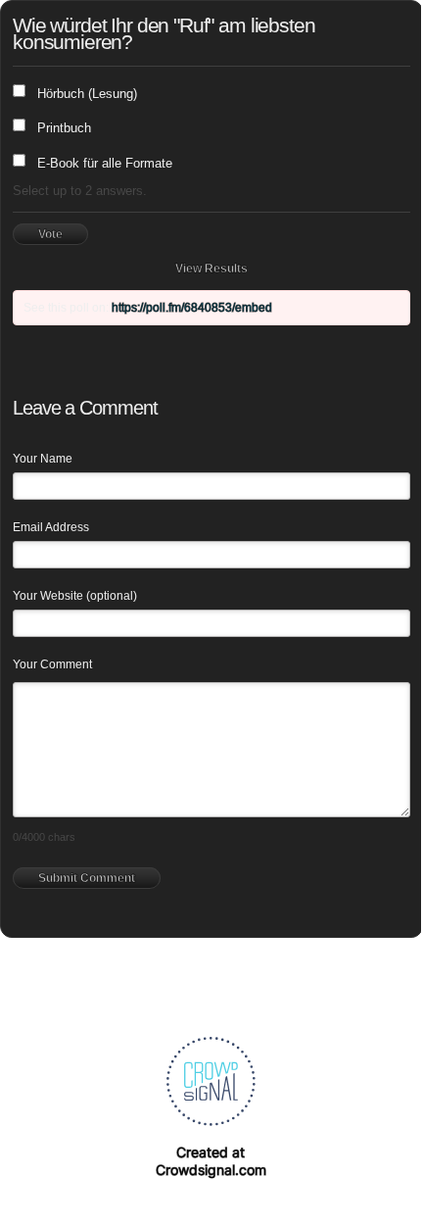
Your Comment (52, 664)
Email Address (51, 527)
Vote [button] (50, 234)
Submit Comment (86, 878)
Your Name (42, 459)
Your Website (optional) (75, 596)
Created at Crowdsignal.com (211, 1161)
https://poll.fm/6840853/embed (192, 308)
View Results (211, 268)
